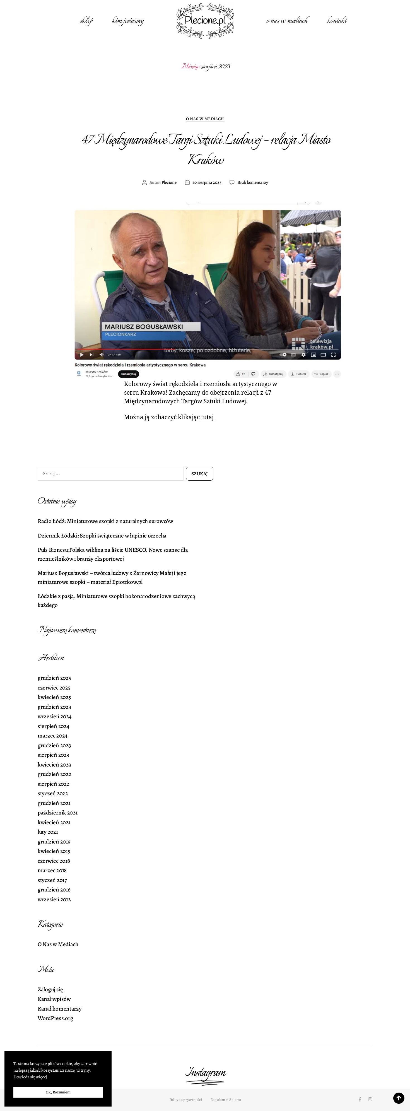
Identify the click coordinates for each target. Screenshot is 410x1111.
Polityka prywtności (185, 1099)
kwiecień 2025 (54, 697)
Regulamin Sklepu (225, 1099)
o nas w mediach (287, 21)
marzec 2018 (52, 870)
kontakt (336, 21)
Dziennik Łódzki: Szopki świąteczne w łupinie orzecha (102, 535)
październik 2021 (58, 812)
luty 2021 (48, 832)
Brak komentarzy (252, 182)
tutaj (207, 417)
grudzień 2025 (54, 678)
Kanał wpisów (54, 999)
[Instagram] (370, 1099)
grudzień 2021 (54, 803)
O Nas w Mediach (205, 119)
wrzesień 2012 (54, 899)
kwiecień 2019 (54, 851)
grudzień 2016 (54, 889)
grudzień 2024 (54, 707)
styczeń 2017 (52, 880)
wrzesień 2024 (55, 716)
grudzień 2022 (54, 774)
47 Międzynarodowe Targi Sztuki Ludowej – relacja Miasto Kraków (205, 150)
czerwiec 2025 (54, 687)
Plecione (169, 182)
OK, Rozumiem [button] (58, 1092)
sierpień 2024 (53, 726)
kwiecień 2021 (54, 822)
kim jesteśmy (128, 21)
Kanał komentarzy (60, 1009)
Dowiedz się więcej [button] (30, 1077)
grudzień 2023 (54, 745)
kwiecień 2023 (54, 764)
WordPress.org (55, 1018)
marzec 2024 (52, 735)
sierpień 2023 (53, 755)
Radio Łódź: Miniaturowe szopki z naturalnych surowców (105, 521)
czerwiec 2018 (54, 861)
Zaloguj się (50, 989)
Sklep (86, 21)
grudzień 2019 (54, 841)
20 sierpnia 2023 (206, 182)
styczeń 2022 (53, 793)
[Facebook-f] (360, 1099)
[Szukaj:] (109, 475)
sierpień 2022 (53, 784)
